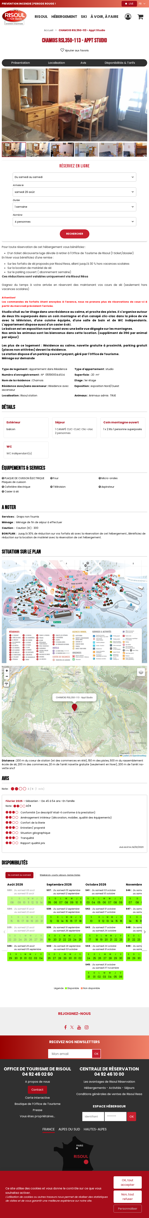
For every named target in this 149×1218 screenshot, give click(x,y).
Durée (16, 200)
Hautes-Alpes (95, 1129)
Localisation (56, 63)
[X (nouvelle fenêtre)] (72, 1027)
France (49, 1129)
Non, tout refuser (127, 1196)
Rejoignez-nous (74, 1013)
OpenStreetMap (139, 755)
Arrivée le (18, 185)
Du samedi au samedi (19, 875)
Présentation (20, 63)
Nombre (17, 215)
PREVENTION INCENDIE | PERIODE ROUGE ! (29, 3)
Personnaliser (127, 1209)
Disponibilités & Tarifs (120, 63)
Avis (83, 63)
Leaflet (125, 755)
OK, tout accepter (127, 1182)
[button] (141, 17)
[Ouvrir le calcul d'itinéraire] (6, 684)
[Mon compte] (128, 17)
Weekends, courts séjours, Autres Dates (60, 875)
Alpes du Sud (69, 1129)
